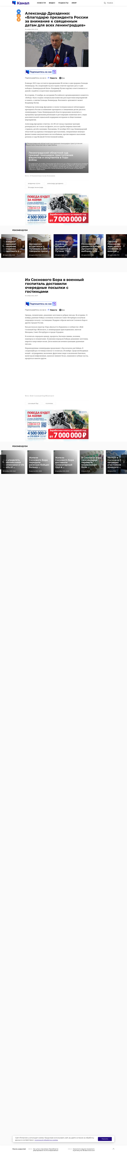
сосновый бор (33, 403)
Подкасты (63, 3)
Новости (41, 3)
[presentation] (3, 246)
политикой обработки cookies (46, 1140)
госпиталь (49, 403)
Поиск (110, 3)
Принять (105, 1139)
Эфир (74, 3)
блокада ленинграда (35, 187)
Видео (52, 3)
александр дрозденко (55, 183)
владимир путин (34, 183)
